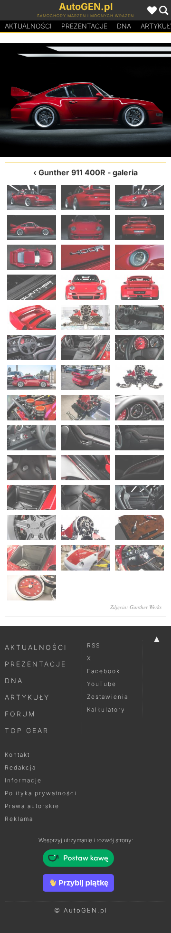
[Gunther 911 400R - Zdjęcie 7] (31, 257)
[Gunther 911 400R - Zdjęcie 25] (31, 437)
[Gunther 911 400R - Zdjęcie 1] (31, 197)
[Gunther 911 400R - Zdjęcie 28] (31, 467)
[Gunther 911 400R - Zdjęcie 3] (43, 100)
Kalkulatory (106, 709)
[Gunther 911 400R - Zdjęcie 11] (85, 287)
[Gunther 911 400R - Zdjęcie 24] (139, 407)
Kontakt (17, 754)
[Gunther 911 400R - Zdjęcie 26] (85, 437)
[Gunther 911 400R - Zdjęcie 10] (31, 287)
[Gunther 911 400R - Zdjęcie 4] (31, 227)
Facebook (103, 671)
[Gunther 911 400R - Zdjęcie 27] (139, 437)
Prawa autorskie (32, 805)
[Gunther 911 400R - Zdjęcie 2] (85, 197)
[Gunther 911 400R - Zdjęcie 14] (85, 317)
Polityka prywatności (41, 793)
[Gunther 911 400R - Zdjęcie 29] (85, 467)
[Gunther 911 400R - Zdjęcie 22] (31, 407)
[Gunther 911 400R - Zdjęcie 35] (85, 527)
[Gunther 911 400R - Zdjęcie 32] (85, 497)
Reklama (19, 818)
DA (124, 26)
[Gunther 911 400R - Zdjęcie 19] (31, 377)
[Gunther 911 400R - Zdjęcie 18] (139, 347)
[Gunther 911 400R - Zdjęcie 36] (139, 527)
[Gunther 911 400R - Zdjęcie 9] (139, 257)
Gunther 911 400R (71, 172)
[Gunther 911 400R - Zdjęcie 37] (31, 557)
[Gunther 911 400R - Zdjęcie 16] (31, 347)
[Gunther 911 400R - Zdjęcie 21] (139, 377)
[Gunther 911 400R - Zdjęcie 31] (31, 497)
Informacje (23, 780)
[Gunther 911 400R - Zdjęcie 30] (139, 467)
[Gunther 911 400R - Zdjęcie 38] (85, 557)
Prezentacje (84, 26)
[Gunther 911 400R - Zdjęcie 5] (128, 100)
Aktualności (28, 26)
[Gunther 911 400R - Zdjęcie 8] (85, 257)
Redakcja (20, 767)
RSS (93, 645)
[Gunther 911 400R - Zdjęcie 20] (85, 377)
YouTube (101, 683)
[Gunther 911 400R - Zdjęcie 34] (31, 527)
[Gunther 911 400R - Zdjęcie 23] (85, 407)
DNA (14, 680)
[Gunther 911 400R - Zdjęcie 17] (85, 347)
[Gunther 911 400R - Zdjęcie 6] (139, 227)
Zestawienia (107, 696)
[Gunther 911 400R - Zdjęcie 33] (139, 497)
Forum (20, 714)
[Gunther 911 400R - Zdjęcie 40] (31, 587)
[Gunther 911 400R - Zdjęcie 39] (139, 557)
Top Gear (27, 730)
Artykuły (27, 697)
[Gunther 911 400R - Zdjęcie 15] (139, 317)
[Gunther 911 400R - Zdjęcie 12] (139, 287)
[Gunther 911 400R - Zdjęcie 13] (31, 317)
